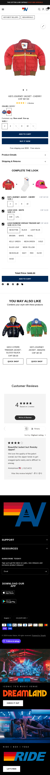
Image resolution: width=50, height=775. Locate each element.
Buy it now (25, 141)
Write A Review (25, 417)
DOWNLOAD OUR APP (13, 584)
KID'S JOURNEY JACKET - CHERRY (27, 197)
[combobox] (35, 435)
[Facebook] (3, 284)
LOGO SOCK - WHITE (27, 210)
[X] (8, 284)
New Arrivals (27, 17)
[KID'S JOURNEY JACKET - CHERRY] (9, 112)
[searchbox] (14, 429)
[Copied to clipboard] (22, 284)
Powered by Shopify (39, 635)
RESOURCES (10, 548)
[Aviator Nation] (25, 679)
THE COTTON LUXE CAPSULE (25, 2)
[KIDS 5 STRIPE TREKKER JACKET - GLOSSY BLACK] (13, 327)
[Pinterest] (13, 284)
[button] (13, 703)
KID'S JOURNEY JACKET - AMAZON (37, 348)
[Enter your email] (45, 571)
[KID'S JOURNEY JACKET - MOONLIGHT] (4, 112)
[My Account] (43, 9)
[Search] (39, 9)
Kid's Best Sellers (10, 17)
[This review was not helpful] (39, 473)
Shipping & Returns (11, 161)
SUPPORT (8, 539)
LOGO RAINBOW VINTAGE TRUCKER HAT (27, 223)
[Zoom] (43, 26)
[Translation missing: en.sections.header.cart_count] (46, 9)
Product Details (9, 155)
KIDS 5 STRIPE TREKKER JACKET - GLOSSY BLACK (13, 350)
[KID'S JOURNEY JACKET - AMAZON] (36, 327)
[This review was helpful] (35, 473)
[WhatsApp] (18, 284)
